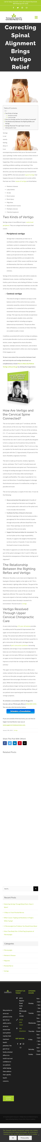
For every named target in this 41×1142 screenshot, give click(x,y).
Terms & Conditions (30, 1119)
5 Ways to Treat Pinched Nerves (14, 912)
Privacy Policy (22, 1119)
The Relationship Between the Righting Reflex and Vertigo (19, 122)
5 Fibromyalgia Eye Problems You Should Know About (20, 926)
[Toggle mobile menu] (36, 17)
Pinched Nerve (8, 966)
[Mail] (20, 1047)
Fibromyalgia (8, 950)
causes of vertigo (20, 181)
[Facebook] (17, 1044)
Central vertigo (11, 117)
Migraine (7, 960)
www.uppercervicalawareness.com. (14, 725)
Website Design (33, 1116)
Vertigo (16, 730)
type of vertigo (29, 175)
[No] (39, 1135)
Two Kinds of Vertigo (11, 113)
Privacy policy (25, 1138)
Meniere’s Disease (10, 955)
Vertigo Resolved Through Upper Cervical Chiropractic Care (17, 127)
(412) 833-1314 (17, 1)
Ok (13, 1138)
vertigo (24, 603)
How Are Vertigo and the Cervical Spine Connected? (20, 119)
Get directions (22, 1030)
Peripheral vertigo (12, 115)
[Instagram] (23, 1044)
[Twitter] (20, 1044)
